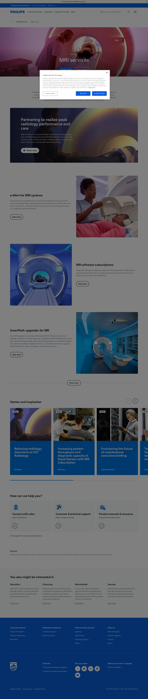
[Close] (107, 72)
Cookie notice (91, 87)
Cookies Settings (50, 93)
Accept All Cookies (99, 93)
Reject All (83, 93)
